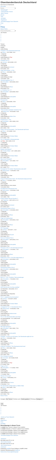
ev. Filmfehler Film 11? (6, 90)
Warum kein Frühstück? (6, 159)
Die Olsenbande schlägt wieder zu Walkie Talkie (12, 385)
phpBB (8, 448)
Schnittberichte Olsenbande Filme (9, 188)
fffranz (4, 52)
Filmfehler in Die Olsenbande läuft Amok (10, 50)
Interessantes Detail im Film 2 (8, 208)
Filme (3, 27)
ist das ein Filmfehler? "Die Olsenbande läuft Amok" (13, 346)
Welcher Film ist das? (6, 376)
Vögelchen (5, 200)
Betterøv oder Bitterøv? (6, 149)
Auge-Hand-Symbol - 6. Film (7, 70)
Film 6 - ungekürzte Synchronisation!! (10, 297)
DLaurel (12, 234)
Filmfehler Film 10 (5, 60)
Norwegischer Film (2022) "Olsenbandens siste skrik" (13, 169)
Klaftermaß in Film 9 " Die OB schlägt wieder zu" (12, 257)
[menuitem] (7, 11)
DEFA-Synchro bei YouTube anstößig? (10, 287)
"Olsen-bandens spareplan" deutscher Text (11, 110)
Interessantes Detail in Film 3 (8, 267)
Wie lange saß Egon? (6, 326)
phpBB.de (17, 450)
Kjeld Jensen (6, 190)
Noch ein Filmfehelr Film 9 (7, 238)
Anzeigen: (3, 399)
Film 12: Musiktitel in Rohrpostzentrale (10, 139)
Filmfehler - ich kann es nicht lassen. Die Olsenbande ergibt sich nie (17, 336)
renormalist (5, 358)
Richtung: (33, 399)
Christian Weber (14, 136)
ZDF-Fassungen (4, 228)
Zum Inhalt (3, 6)
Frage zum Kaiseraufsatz (7, 218)
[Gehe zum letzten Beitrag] (12, 57)
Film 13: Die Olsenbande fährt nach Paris (10, 317)
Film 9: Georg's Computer (7, 356)
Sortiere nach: (17, 399)
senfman (5, 229)
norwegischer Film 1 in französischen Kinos (11, 307)
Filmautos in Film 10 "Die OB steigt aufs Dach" (12, 248)
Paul (11, 57)
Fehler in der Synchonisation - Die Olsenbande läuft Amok (15, 129)
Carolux (4, 377)
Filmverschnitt (4, 100)
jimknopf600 (6, 82)
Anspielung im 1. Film (6, 119)
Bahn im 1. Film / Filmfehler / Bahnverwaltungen (12, 277)
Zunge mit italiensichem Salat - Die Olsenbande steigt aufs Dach (16, 179)
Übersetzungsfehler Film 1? (7, 80)
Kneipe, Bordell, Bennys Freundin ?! (9, 198)
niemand (5, 62)
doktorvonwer (6, 170)
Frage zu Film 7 (4, 366)
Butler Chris (6, 111)
